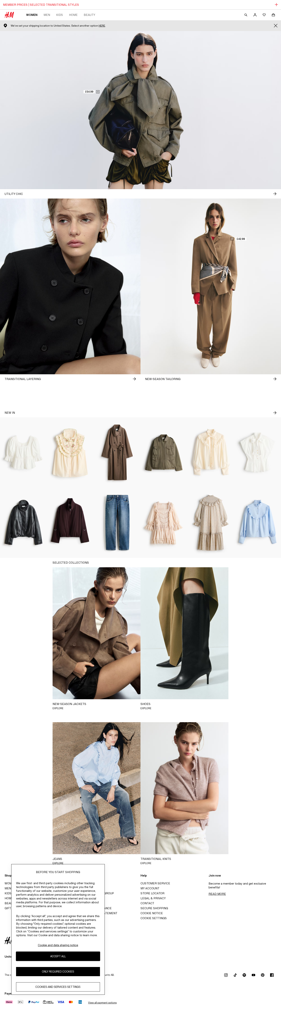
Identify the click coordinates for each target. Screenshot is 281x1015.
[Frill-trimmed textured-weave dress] (210, 523)
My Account (149, 888)
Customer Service (155, 883)
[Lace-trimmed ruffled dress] (163, 523)
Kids (59, 14)
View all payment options (102, 1002)
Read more (217, 893)
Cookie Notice (151, 913)
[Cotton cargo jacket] (163, 452)
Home (73, 14)
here (102, 25)
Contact (147, 903)
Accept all (58, 956)
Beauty (89, 14)
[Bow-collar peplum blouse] (257, 452)
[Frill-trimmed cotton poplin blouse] (257, 523)
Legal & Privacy (153, 898)
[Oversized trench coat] (117, 452)
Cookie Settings (153, 918)
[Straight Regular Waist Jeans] (117, 523)
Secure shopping (154, 908)
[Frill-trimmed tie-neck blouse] (210, 452)
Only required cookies (58, 971)
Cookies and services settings (57, 986)
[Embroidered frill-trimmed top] (70, 452)
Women (31, 14)
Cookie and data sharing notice (58, 945)
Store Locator (152, 893)
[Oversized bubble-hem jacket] (23, 523)
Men (47, 14)
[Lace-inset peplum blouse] (23, 452)
